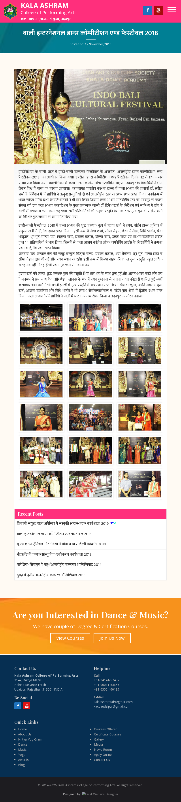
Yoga (21, 754)
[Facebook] (147, 10)
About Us (24, 734)
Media (98, 744)
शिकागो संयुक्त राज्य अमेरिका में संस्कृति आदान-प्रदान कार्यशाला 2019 (63, 524)
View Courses (70, 638)
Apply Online (103, 754)
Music (22, 749)
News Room (103, 749)
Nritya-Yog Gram (30, 739)
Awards (23, 760)
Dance (22, 744)
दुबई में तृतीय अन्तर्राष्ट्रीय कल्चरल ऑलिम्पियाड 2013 (51, 575)
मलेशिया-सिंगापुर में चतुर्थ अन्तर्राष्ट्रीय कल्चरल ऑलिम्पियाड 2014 (59, 565)
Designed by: (72, 794)
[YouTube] (158, 10)
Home (22, 729)
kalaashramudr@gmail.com (113, 702)
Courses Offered (105, 729)
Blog (21, 765)
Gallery (99, 739)
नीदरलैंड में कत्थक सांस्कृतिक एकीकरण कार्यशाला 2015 (54, 554)
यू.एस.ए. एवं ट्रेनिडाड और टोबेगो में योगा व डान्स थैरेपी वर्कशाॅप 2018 (61, 544)
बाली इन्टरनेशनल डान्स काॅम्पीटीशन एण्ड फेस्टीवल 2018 (54, 534)
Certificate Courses (107, 734)
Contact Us (102, 760)
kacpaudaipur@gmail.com (112, 706)
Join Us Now (112, 638)
